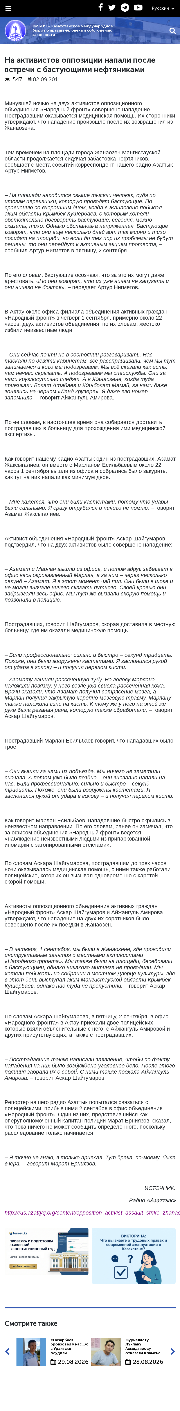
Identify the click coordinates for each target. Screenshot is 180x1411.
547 (17, 80)
